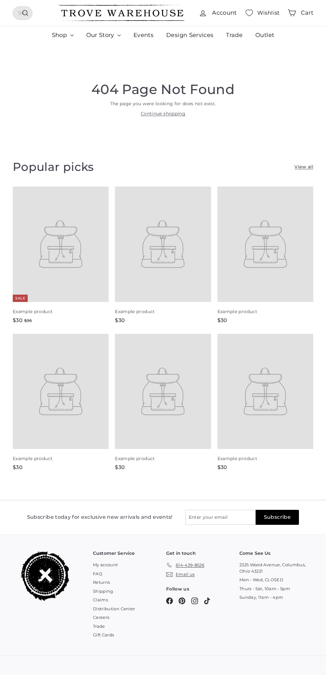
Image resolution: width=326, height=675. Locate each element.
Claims (100, 599)
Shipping (103, 591)
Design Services (189, 35)
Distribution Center (114, 608)
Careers (101, 617)
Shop (60, 35)
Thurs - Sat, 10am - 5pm (264, 588)
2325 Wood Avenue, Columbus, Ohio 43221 (272, 568)
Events (143, 35)
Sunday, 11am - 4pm (261, 597)
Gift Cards (103, 634)
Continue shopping (163, 113)
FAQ (97, 573)
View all (303, 167)
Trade (234, 35)
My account (105, 564)
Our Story (101, 35)
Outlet (264, 35)
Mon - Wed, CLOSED (261, 579)
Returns (101, 582)
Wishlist (268, 13)
